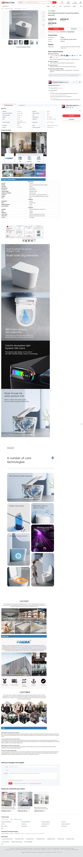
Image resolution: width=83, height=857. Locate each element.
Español (17, 849)
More (2, 844)
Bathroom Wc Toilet (70, 838)
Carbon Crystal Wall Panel (6, 821)
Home (2, 8)
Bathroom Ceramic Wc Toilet (16, 841)
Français (25, 849)
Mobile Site (68, 848)
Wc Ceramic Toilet (5, 841)
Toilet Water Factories (40, 838)
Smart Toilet (24, 8)
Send (10, 783)
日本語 (55, 849)
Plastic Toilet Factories (19, 838)
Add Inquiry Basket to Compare (24, 47)
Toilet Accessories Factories (7, 838)
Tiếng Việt (69, 849)
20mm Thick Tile (4, 826)
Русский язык (30, 849)
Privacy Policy (59, 852)
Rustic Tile (64, 821)
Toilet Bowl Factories (30, 838)
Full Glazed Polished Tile (25, 821)
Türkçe (65, 849)
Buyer (54, 6)
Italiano (35, 849)
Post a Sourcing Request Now (35, 783)
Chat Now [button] (74, 28)
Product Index (62, 848)
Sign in (80, 3)
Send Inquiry (56, 28)
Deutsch (39, 849)
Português (21, 849)
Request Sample (71, 31)
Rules (81, 6)
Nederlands (44, 849)
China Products (17, 848)
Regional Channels (56, 848)
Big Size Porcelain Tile (66, 824)
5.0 (67, 107)
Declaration (54, 852)
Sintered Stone (24, 826)
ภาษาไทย (61, 849)
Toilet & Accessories (18, 8)
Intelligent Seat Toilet (51, 838)
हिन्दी (58, 849)
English (13, 849)
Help (60, 6)
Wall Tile (2, 824)
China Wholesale (36, 848)
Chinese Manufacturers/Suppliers (27, 848)
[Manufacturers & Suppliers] (7, 2)
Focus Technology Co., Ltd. (33, 852)
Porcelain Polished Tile (46, 821)
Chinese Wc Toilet (60, 838)
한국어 (51, 849)
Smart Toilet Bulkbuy (28, 841)
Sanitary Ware (44, 826)
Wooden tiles (23, 824)
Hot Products (12, 848)
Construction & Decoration (9, 8)
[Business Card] (80, 110)
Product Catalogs (18, 819)
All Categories (5, 6)
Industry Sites (49, 848)
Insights (72, 848)
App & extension (67, 6)
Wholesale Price (43, 848)
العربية (48, 849)
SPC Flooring (64, 826)
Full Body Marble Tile (45, 824)
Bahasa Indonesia (75, 849)
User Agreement (48, 852)
